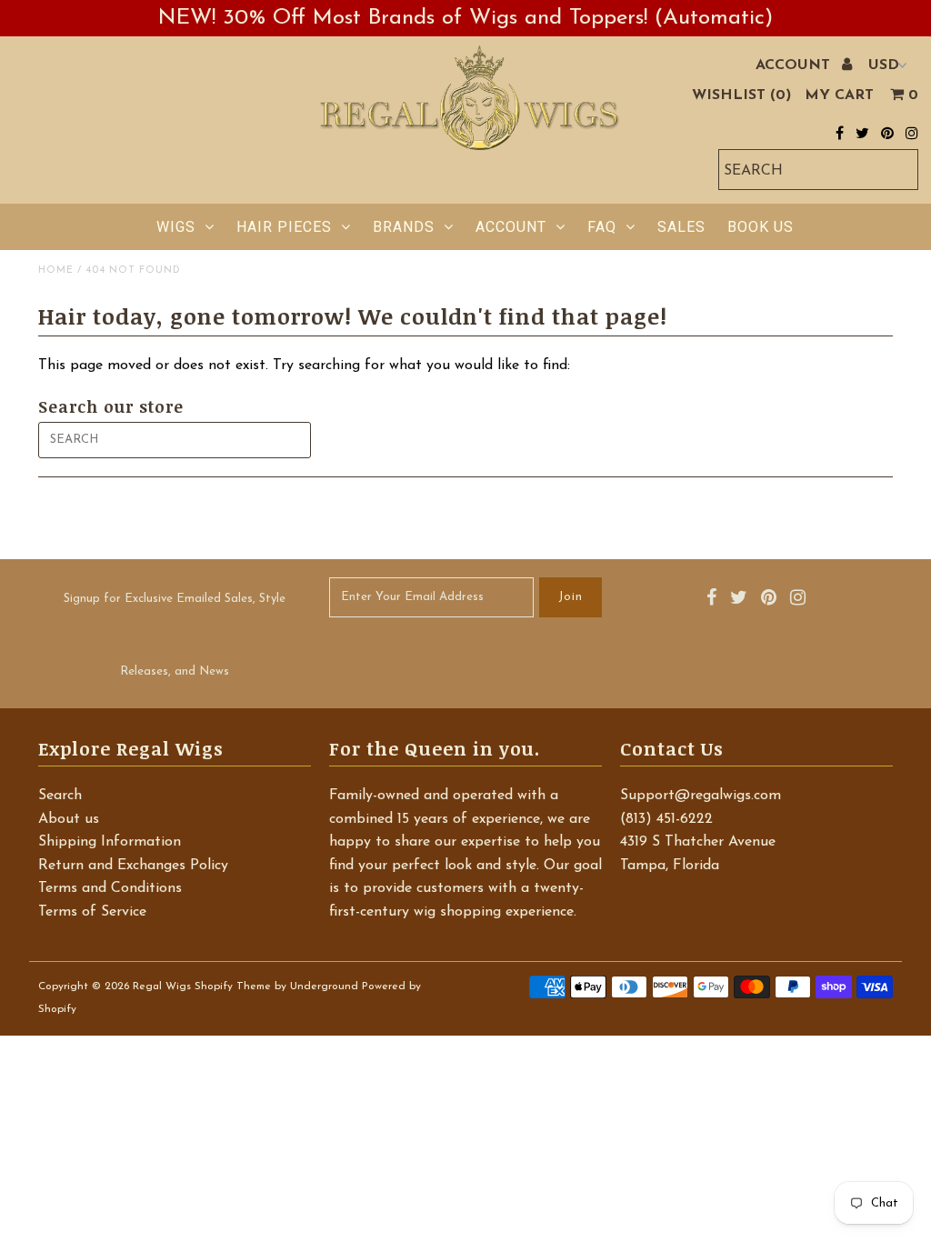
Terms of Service (92, 912)
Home (56, 270)
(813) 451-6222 (666, 819)
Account (511, 226)
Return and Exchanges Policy (133, 865)
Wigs (175, 226)
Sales (681, 226)
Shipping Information (109, 842)
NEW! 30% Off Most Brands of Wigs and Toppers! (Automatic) (465, 18)
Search (60, 795)
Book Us (760, 226)
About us (68, 819)
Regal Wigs (162, 986)
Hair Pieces (284, 226)
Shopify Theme (233, 986)
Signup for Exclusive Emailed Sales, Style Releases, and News (174, 635)
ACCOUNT (795, 65)
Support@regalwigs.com (700, 795)
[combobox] (818, 169)
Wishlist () (741, 95)
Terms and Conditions (110, 888)
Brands (404, 226)
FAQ (601, 226)
